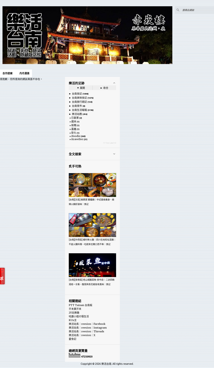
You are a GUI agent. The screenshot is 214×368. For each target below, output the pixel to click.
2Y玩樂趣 (74, 312)
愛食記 (72, 338)
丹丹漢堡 (24, 73)
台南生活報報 (79, 109)
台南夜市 (77, 105)
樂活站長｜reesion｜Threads (86, 331)
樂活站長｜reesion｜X (82, 335)
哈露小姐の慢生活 (79, 316)
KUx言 (73, 320)
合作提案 (8, 73)
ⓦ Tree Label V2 (109, 143)
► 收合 (104, 87)
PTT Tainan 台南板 (80, 305)
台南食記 (77, 93)
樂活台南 (106, 363)
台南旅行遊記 (79, 101)
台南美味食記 (79, 97)
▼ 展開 (81, 87)
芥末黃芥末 (75, 308)
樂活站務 (77, 114)
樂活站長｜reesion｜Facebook (87, 323)
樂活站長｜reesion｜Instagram (88, 327)
